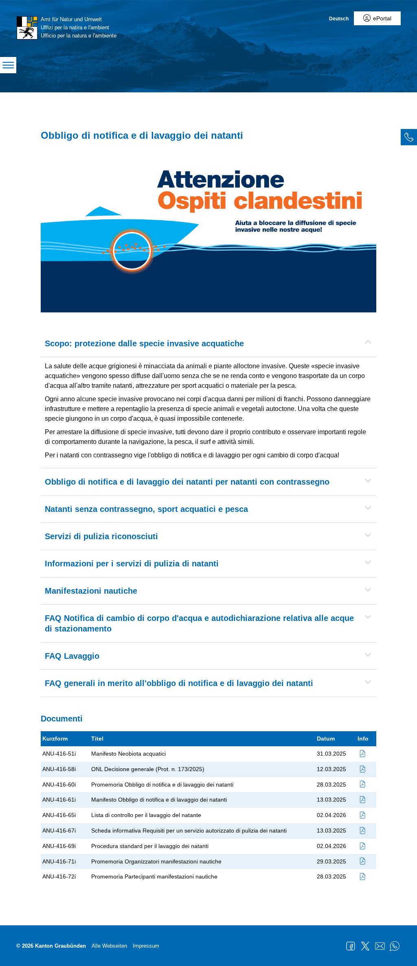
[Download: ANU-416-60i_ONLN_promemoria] (363, 784)
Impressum (146, 946)
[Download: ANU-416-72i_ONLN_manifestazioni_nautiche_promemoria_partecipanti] (363, 876)
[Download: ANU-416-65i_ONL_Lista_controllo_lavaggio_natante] (363, 815)
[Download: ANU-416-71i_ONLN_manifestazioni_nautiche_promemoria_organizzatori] (363, 861)
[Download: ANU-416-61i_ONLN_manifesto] (363, 799)
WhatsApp (394, 946)
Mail (380, 946)
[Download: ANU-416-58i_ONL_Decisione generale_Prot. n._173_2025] (363, 769)
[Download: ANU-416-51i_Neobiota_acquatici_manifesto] (363, 753)
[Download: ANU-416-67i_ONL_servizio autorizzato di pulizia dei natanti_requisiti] (363, 830)
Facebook (351, 946)
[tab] (409, 137)
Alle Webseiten (109, 946)
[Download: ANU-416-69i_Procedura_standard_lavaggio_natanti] (363, 846)
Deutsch (339, 19)
